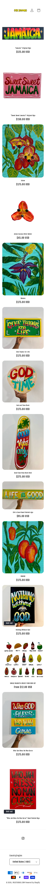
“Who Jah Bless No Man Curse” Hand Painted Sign (23, 818)
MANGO (23, 576)
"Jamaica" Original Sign (23, 48)
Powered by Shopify (32, 883)
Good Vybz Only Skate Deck (23, 473)
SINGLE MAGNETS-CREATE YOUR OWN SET (23, 683)
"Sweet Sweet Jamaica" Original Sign (23, 115)
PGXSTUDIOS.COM (19, 883)
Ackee (23, 181)
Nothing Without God (23, 630)
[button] (38, 10)
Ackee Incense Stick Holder (23, 234)
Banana (23, 298)
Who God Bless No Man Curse (23, 751)
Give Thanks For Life (23, 352)
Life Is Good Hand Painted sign (23, 512)
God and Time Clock (23, 405)
